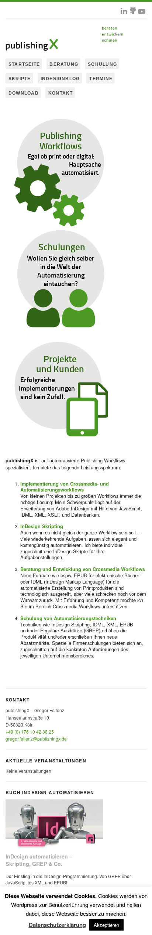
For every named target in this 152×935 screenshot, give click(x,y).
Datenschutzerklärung (57, 925)
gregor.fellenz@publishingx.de (36, 738)
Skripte (19, 78)
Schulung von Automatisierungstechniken (68, 618)
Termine (101, 78)
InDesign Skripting (41, 526)
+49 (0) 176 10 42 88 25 (30, 731)
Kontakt (60, 93)
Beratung (63, 64)
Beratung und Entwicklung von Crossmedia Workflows (82, 568)
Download (23, 93)
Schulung (102, 64)
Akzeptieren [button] (106, 924)
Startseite (24, 64)
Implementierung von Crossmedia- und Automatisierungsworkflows (64, 486)
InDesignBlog (60, 78)
